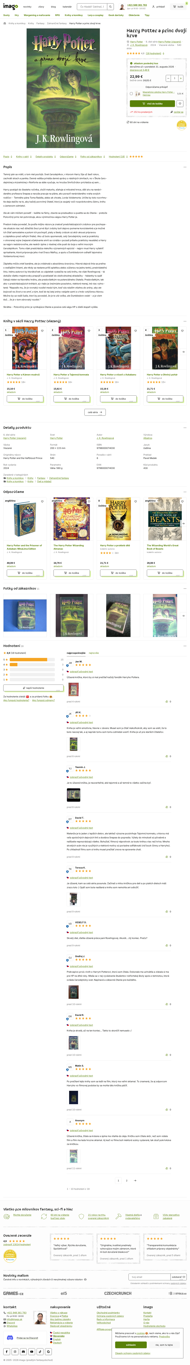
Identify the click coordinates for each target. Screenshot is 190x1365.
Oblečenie (134, 15)
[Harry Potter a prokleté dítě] (118, 538)
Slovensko (59, 1336)
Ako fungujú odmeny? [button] (43, 700)
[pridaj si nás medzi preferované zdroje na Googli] (48, 1351)
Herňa (146, 1319)
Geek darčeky (116, 15)
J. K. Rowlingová (138, 45)
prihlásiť (160, 6)
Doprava (54, 1316)
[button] (95, 167)
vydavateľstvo (132, 1218)
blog (53, 6)
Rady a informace (106, 1319)
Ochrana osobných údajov (110, 1316)
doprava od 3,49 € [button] (139, 70)
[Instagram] (15, 1351)
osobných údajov (178, 1283)
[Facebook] (6, 1351)
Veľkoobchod (104, 1322)
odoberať (177, 1277)
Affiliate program (105, 1329)
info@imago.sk (14, 1319)
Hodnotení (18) (117, 156)
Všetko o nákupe (58, 1312)
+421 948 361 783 (137, 5)
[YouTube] (31, 1351)
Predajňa (148, 1316)
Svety (6, 15)
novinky (27, 6)
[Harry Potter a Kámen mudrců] (25, 366)
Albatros (147, 438)
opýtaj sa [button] (178, 112)
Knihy (31, 23)
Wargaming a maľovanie (37, 15)
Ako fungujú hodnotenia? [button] (16, 700)
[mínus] (168, 78)
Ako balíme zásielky (60, 1319)
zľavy (41, 6)
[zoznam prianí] (180, 103)
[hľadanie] (110, 6)
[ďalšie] (135, 1180)
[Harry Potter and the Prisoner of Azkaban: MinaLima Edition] (25, 538)
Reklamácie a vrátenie (61, 1322)
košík (182, 5)
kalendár (67, 6)
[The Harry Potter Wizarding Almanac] (71, 538)
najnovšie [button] (94, 653)
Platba (64, 1316)
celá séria (93, 412)
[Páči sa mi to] (167, 701)
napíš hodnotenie (34, 688)
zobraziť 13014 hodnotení (17, 1244)
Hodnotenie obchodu (154, 1326)
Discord (11, 1322)
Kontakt (147, 1312)
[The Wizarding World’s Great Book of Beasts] (165, 538)
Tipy (147, 15)
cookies (140, 1333)
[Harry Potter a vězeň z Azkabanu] (118, 366)
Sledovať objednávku (61, 1326)
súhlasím (131, 1344)
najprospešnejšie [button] (76, 653)
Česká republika (61, 1332)
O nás (146, 1322)
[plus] (180, 78)
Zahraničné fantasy (57, 23)
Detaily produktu (44, 156)
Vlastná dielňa (132, 1214)
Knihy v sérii (22, 156)
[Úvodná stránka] (4, 23)
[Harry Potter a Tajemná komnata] (71, 366)
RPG (57, 15)
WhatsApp (12, 1326)
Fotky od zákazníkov (91, 156)
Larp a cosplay (95, 15)
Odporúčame (66, 156)
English (57, 1339)
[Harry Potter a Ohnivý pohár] (165, 366)
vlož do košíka (154, 103)
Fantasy (40, 23)
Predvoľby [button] (164, 1336)
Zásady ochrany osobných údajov (132, 1353)
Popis (6, 156)
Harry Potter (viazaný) (169, 41)
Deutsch (57, 1342)
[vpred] (183, 351)
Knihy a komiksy (74, 15)
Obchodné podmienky (108, 1312)
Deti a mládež (44, 481)
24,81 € (147, 80)
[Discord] (23, 1351)
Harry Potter (136, 41)
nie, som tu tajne (164, 1344)
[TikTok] (40, 1351)
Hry (17, 15)
